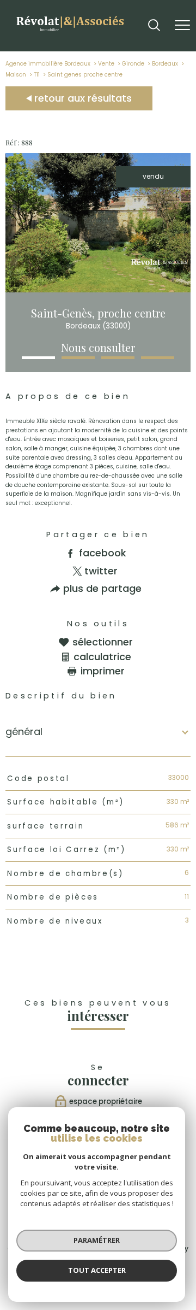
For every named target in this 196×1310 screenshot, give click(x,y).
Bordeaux (165, 63)
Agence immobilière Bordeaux (47, 63)
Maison (15, 74)
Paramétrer (97, 1240)
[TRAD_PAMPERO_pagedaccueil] (69, 32)
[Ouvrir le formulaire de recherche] (154, 26)
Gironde (133, 63)
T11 (37, 74)
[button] (38, 357)
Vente (106, 63)
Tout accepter (97, 1270)
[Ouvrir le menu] (182, 25)
